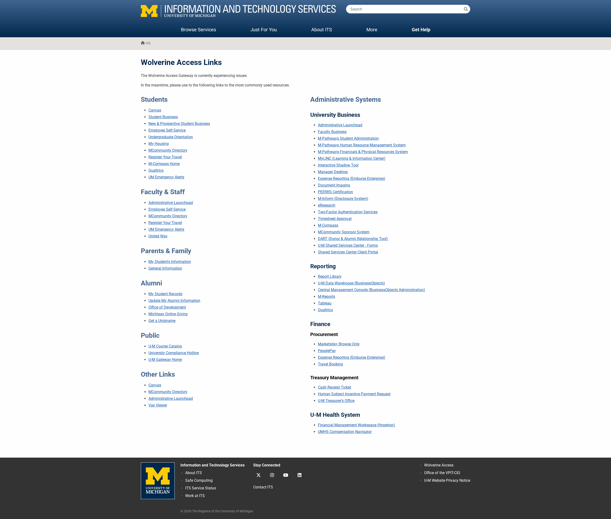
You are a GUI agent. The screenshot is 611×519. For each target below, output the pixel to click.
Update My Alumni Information (174, 300)
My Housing (158, 143)
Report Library (330, 276)
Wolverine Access (438, 465)
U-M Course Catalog (165, 346)
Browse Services (198, 29)
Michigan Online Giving (168, 314)
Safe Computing (199, 480)
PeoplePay (327, 350)
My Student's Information (169, 261)
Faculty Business (332, 131)
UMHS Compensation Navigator (345, 431)
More (376, 29)
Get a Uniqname (161, 320)
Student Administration (348, 138)
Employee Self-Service (167, 130)
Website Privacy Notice (447, 480)
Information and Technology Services (212, 465)
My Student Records (165, 294)
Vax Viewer (157, 405)
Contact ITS (263, 487)
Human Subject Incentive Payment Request (354, 394)
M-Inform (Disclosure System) (343, 198)
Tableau (325, 303)
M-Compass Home (164, 163)
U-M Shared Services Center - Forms (348, 245)
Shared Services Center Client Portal (348, 252)
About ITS (321, 29)
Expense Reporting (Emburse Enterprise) (351, 178)
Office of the (442, 473)
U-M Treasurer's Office (336, 400)
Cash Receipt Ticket (334, 387)
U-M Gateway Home (165, 359)
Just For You (263, 29)
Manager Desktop (333, 172)
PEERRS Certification (335, 192)
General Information (165, 268)
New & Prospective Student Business (179, 123)
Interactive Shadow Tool (338, 165)
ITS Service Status (200, 488)
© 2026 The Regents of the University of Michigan (216, 511)
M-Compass (328, 225)
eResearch (326, 205)
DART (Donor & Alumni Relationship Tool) (353, 238)
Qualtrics (155, 170)
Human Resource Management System (362, 145)
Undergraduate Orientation (170, 137)
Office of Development (167, 307)
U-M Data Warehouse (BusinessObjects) (351, 283)
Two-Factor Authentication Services (348, 212)
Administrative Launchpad (170, 202)
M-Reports (326, 296)
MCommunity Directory (167, 150)
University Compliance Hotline (173, 353)
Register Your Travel (165, 157)
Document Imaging (334, 185)
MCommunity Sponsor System (343, 232)
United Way (158, 236)
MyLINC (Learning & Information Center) (351, 158)
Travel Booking (330, 364)
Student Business (163, 117)
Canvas (154, 110)
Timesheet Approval (335, 218)
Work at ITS (195, 495)
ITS (148, 43)
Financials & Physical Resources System (363, 152)
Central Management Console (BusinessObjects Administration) (371, 290)
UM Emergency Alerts (166, 177)
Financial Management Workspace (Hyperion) (356, 425)
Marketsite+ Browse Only (339, 344)
